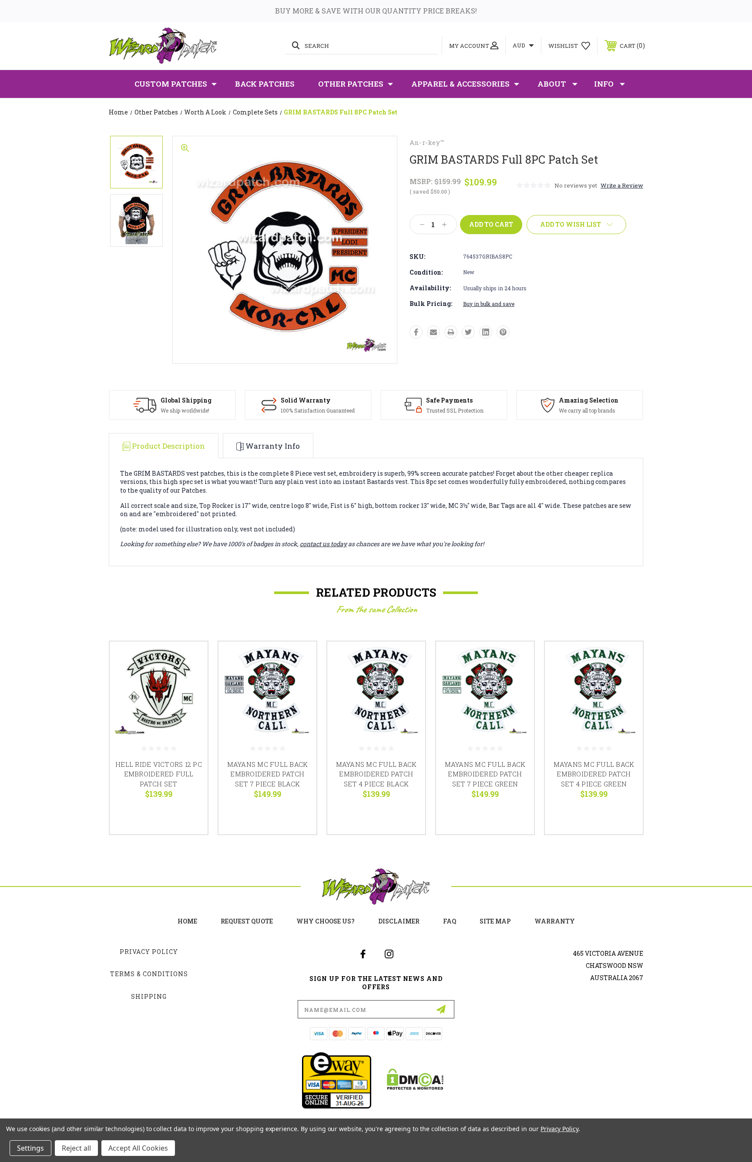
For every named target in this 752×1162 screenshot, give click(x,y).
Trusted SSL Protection (454, 410)
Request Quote (247, 921)
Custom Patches (170, 84)
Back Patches (265, 84)
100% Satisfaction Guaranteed (318, 410)
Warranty (554, 921)
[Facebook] (416, 332)
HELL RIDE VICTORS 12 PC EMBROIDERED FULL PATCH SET (158, 774)
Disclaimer (399, 921)
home (187, 921)
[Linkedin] (485, 332)
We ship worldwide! (185, 410)
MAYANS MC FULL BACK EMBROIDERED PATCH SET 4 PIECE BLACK (376, 774)
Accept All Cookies (138, 1148)
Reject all (76, 1148)
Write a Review (622, 185)
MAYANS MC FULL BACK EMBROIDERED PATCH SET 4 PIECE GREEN (594, 774)
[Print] (450, 332)
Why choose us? (325, 921)
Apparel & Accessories (460, 84)
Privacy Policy (149, 951)
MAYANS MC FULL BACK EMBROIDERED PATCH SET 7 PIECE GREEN (485, 774)
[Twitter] (468, 332)
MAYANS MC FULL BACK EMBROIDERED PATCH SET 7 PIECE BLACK (267, 774)
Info (604, 84)
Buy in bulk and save (488, 303)
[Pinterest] (503, 332)
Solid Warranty (306, 400)
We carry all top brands (587, 410)
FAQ (449, 921)
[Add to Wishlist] (190, 681)
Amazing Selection (588, 400)
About (551, 84)
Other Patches (350, 84)
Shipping (149, 996)
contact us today (323, 544)
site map (495, 921)
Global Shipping (186, 400)
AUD (520, 45)
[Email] (433, 332)
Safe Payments (449, 400)
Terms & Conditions (149, 974)
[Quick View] (190, 659)
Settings (30, 1148)
